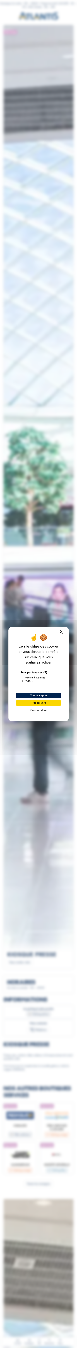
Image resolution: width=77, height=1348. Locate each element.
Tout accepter (38, 695)
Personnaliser (38, 710)
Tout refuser (38, 702)
